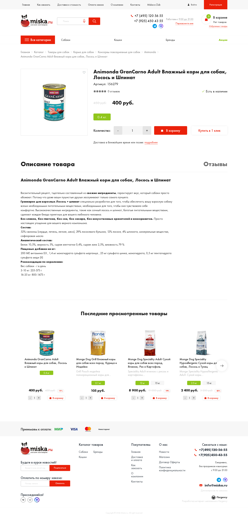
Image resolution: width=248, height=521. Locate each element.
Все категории (40, 40)
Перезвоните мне (184, 23)
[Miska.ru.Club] (30, 499)
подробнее (151, 142)
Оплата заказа (96, 4)
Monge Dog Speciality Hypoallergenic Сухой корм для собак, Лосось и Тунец (199, 362)
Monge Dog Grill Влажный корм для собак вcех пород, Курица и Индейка (96, 362)
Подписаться (60, 467)
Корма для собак (83, 52)
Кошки (118, 40)
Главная (26, 4)
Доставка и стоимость (69, 4)
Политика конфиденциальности (172, 469)
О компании (117, 4)
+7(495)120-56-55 (213, 449)
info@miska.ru (216, 485)
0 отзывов (114, 91)
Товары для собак (58, 52)
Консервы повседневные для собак (119, 52)
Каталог (39, 52)
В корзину (173, 130)
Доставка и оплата (137, 458)
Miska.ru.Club (153, 4)
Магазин (164, 457)
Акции (223, 40)
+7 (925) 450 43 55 (148, 21)
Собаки (65, 40)
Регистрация (216, 4)
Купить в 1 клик (209, 130)
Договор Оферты (169, 462)
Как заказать (43, 4)
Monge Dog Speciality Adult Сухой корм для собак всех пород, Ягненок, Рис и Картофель (149, 362)
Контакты (135, 4)
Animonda (150, 52)
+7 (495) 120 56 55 (149, 16)
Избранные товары (218, 26)
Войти (194, 4)
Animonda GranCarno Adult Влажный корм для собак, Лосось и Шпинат (46, 362)
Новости (164, 451)
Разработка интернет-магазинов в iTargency (204, 501)
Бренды (170, 40)
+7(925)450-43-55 (213, 455)
